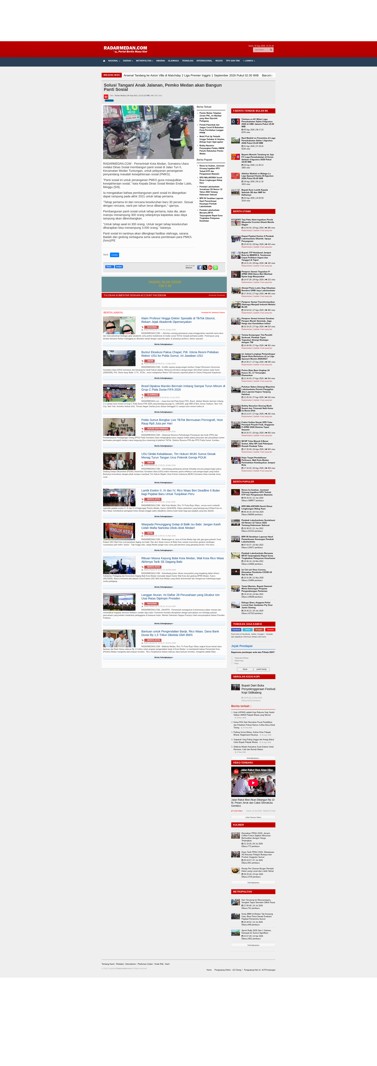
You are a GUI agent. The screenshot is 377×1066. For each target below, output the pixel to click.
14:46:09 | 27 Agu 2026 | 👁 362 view (258, 345)
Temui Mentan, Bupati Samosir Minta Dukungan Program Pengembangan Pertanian (257, 588)
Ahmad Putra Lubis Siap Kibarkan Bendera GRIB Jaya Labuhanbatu (258, 289)
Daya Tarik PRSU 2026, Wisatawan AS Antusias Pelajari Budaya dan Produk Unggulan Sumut (258, 854)
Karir (167, 964)
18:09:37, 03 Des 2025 (165, 643)
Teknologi (187, 61)
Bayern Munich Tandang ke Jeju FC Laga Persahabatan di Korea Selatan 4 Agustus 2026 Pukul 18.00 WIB (258, 158)
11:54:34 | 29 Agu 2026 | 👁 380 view (258, 228)
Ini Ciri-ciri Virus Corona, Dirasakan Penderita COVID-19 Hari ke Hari (257, 572)
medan (114, 255)
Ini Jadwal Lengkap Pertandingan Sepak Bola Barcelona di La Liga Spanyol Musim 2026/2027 (258, 356)
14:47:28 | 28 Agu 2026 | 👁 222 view (258, 280)
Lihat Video (237, 811)
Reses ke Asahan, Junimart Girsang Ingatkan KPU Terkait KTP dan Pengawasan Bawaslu (257, 492)
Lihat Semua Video (253, 817)
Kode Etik (159, 964)
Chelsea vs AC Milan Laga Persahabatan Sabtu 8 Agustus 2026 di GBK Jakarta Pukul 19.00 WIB (258, 123)
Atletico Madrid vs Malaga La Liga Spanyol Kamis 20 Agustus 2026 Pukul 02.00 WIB (257, 176)
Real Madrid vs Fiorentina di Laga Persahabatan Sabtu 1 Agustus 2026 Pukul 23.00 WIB (258, 140)
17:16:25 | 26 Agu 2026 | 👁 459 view (258, 468)
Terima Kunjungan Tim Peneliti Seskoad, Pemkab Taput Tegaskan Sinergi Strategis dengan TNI (257, 338)
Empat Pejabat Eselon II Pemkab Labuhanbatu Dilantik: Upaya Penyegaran (258, 238)
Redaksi (120, 964)
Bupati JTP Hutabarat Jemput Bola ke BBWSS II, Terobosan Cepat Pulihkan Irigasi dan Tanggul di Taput (256, 256)
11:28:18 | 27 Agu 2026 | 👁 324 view (258, 397)
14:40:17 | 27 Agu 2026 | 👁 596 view (258, 362)
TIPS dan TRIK (233, 61)
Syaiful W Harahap (150, 397)
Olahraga (173, 61)
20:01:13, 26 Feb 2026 (165, 570)
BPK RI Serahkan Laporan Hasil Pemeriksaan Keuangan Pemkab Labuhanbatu (258, 539)
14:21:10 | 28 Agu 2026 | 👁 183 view (258, 263)
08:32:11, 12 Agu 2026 (165, 364)
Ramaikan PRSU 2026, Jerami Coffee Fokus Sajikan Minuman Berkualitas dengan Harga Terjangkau (256, 837)
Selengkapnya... (253, 758)
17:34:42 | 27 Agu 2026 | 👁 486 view (258, 293)
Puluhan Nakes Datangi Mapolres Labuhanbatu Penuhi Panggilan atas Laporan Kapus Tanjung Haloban (258, 390)
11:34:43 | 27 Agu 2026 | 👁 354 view (258, 378)
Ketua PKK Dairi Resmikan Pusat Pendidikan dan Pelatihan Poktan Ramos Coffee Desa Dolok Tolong (254, 725)
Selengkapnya (253, 883)
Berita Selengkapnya (163, 344)
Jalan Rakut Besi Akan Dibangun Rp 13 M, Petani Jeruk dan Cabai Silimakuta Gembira (252, 802)
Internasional (204, 61)
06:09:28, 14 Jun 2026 (169, 397)
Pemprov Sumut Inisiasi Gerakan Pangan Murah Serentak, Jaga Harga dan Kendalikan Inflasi (258, 321)
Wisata (219, 61)
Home (209, 970)
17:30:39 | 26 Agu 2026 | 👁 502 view (258, 449)
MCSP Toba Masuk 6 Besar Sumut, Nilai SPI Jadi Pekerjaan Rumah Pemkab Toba (257, 443)
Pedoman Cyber (145, 964)
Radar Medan (148, 330)
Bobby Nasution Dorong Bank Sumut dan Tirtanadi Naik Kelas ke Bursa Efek (257, 408)
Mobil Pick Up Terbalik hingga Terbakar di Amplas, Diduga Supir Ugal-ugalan (212, 139)
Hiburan (160, 61)
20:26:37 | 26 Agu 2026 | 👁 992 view (258, 433)
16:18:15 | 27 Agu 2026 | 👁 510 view (258, 326)
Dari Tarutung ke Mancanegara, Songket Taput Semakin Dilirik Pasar (258, 901)
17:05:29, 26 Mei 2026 (165, 465)
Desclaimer (130, 964)
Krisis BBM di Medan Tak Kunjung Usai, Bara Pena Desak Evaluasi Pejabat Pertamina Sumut (257, 916)
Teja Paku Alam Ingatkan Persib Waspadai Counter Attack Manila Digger (258, 222)
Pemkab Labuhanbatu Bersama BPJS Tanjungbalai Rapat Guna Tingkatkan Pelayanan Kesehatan (211, 215)
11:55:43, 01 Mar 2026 (165, 536)
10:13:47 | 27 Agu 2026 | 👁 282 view (258, 414)
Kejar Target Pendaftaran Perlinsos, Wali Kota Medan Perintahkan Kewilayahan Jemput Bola (258, 461)
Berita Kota (109, 100)
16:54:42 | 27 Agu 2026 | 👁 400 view (258, 310)
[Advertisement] (188, 20)
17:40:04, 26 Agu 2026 (165, 330)
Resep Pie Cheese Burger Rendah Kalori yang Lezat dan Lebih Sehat (258, 869)
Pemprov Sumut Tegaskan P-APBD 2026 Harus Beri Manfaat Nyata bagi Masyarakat (257, 274)
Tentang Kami (108, 964)
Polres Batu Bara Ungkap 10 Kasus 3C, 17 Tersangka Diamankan (256, 372)
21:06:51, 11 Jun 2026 (165, 431)
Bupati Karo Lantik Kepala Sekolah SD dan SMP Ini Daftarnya (255, 192)
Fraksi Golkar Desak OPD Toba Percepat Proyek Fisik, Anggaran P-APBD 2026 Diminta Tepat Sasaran (258, 426)
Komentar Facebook (217, 295)
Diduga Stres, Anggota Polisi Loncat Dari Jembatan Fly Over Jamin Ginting (257, 605)
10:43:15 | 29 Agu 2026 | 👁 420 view (258, 244)
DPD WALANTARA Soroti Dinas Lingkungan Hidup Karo (211, 180)
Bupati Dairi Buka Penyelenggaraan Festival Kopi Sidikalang (258, 689)
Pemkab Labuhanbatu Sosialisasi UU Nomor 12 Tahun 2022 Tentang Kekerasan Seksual (258, 522)
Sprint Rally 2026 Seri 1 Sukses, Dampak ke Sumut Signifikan (256, 931)
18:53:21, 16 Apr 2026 (165, 502)
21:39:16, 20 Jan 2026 (165, 606)
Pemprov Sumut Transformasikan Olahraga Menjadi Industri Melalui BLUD (258, 304)
